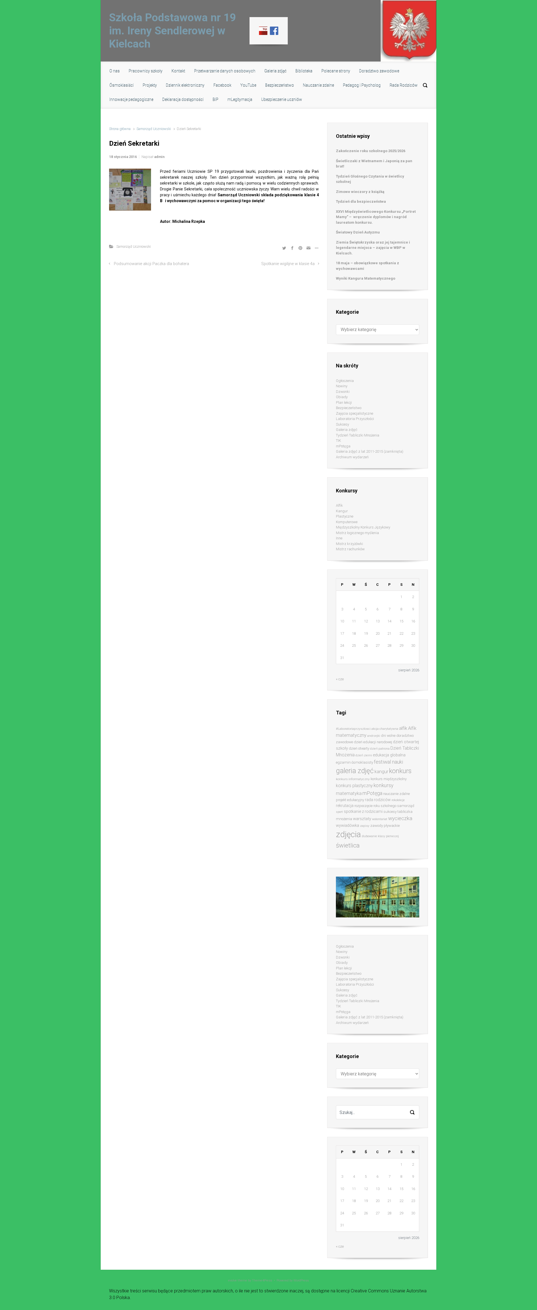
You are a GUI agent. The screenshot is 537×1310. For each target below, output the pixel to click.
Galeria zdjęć (346, 430)
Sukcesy (342, 424)
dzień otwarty (359, 748)
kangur (381, 771)
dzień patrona (380, 748)
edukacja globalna (389, 754)
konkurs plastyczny (354, 785)
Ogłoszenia (345, 381)
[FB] (274, 30)
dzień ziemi (363, 755)
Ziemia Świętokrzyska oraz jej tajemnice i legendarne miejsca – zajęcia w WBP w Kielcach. (373, 247)
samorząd (405, 806)
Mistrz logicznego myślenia (357, 533)
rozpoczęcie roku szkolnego (375, 806)
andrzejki (373, 736)
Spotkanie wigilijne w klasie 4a (288, 263)
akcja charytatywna (384, 729)
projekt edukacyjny (350, 800)
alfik (403, 728)
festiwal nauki (388, 762)
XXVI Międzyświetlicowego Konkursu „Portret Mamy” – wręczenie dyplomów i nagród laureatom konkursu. (376, 217)
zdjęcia (348, 834)
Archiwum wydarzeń (352, 457)
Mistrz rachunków (350, 549)
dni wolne (388, 735)
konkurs (400, 771)
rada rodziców (378, 799)
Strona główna (120, 129)
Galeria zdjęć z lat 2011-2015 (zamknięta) (369, 451)
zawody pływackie (385, 825)
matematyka (349, 793)
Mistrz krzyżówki (349, 544)
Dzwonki (343, 392)
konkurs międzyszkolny (389, 779)
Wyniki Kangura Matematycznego (365, 278)
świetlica (348, 845)
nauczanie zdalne (396, 794)
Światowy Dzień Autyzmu (358, 232)
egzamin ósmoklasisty (354, 762)
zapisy (364, 826)
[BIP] (263, 30)
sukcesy (390, 811)
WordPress (301, 1280)
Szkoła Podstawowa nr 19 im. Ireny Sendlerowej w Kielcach (172, 30)
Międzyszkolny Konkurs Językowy (363, 527)
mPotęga (343, 446)
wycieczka (400, 818)
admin (159, 157)
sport (339, 812)
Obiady (342, 397)
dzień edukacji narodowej (373, 742)
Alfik (339, 505)
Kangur (342, 511)
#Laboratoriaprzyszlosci (353, 729)
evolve (232, 1280)
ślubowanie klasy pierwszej (380, 836)
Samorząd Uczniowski (153, 129)
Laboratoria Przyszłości (355, 419)
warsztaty (362, 818)
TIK (338, 440)
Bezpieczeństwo (348, 408)
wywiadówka (347, 825)
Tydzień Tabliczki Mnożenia (357, 435)
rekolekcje (398, 800)
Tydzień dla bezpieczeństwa (361, 201)
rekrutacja (345, 805)
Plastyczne (344, 516)
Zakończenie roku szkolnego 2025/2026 (370, 151)
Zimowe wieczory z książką (360, 192)
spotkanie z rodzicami (363, 811)
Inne (339, 538)
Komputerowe (346, 522)
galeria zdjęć (355, 771)
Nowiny (341, 386)
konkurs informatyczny (353, 779)
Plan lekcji (344, 402)
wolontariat (379, 819)
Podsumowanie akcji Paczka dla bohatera (151, 263)
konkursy (383, 785)
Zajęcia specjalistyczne (354, 413)
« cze (340, 679)
